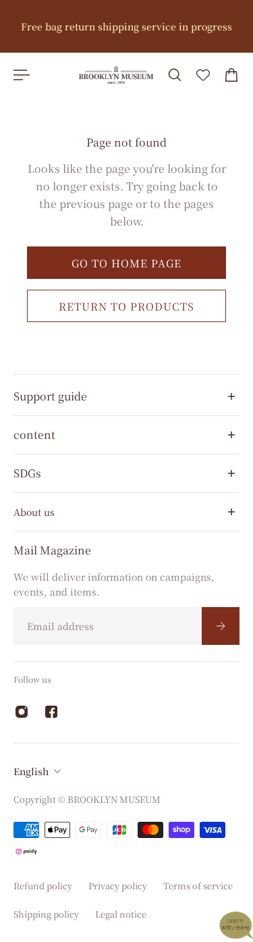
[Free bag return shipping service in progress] (126, 26)
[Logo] (116, 75)
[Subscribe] (221, 626)
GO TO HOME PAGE (126, 262)
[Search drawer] (174, 75)
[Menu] (21, 75)
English (31, 771)
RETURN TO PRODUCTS (126, 306)
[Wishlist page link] (203, 75)
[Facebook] (51, 712)
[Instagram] (21, 712)
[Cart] (231, 75)
